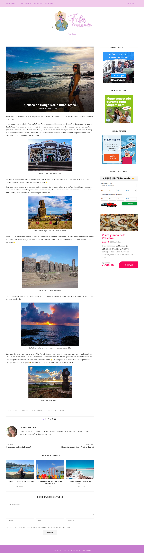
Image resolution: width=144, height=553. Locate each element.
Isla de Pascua (51, 410)
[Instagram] (128, 3)
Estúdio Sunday (72, 550)
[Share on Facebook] (48, 419)
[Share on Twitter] (50, 419)
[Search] (137, 3)
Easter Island (12, 410)
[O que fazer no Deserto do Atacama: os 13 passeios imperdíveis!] (80, 469)
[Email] (133, 3)
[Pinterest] (130, 3)
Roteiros (38, 3)
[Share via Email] (55, 419)
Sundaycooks (86, 550)
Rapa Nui (62, 410)
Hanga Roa (24, 410)
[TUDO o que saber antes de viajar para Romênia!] (20, 469)
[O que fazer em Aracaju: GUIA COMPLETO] (50, 469)
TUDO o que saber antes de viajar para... (20, 482)
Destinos (10, 3)
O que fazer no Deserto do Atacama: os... (80, 482)
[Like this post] (45, 419)
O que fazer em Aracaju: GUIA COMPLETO (50, 482)
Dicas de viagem (24, 3)
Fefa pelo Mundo (45, 108)
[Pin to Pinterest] (52, 419)
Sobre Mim (49, 3)
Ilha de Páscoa (37, 410)
